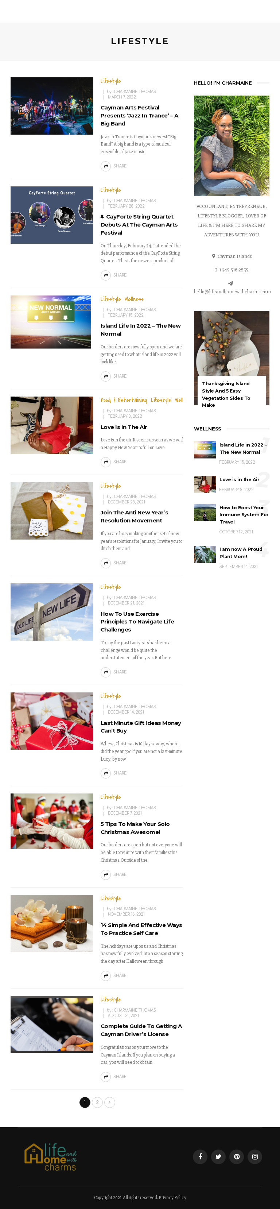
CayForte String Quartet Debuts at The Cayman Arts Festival (139, 224)
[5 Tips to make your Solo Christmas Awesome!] (52, 820)
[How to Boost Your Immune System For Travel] (205, 512)
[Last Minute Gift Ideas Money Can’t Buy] (52, 721)
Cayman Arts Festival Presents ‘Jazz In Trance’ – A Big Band (139, 115)
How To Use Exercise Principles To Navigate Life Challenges (137, 621)
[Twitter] (218, 1157)
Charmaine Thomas (135, 92)
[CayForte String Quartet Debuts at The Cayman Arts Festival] (52, 215)
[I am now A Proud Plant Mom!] (205, 553)
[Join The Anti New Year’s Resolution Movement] (52, 510)
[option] (231, 364)
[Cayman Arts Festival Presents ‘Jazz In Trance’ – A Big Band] (52, 105)
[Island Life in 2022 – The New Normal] (52, 321)
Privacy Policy (172, 1198)
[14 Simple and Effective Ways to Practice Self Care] (52, 923)
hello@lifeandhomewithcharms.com (232, 292)
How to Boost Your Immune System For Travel (244, 515)
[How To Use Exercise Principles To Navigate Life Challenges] (52, 611)
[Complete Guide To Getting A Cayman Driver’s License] (52, 1024)
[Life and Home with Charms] (50, 1156)
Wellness (134, 299)
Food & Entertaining (124, 400)
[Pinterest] (236, 1157)
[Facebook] (200, 1157)
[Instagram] (255, 1157)
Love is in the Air (124, 427)
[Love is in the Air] (52, 425)
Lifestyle (111, 81)
